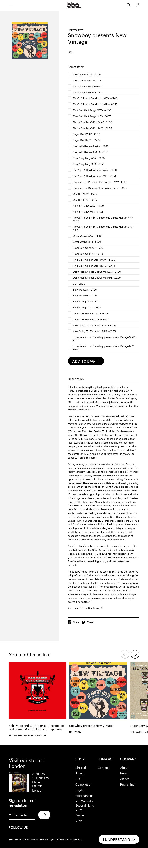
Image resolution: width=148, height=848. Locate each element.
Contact (103, 767)
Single (79, 815)
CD (77, 779)
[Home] (74, 7)
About (124, 767)
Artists (124, 779)
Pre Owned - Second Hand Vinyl (84, 805)
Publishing (127, 784)
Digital (79, 790)
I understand (116, 839)
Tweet (90, 622)
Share (76, 622)
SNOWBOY (75, 30)
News (124, 773)
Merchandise (84, 795)
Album (79, 773)
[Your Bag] (137, 5)
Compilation (83, 784)
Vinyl (78, 821)
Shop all (80, 767)
